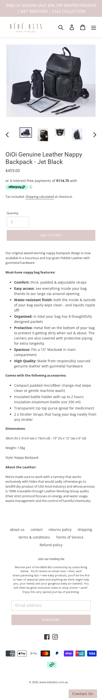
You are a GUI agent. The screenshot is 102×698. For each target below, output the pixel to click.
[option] (25, 132)
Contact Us (82, 694)
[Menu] (93, 27)
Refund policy (51, 544)
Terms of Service (69, 537)
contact (36, 529)
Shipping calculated (40, 196)
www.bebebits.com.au (53, 682)
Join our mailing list (51, 559)
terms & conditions (34, 537)
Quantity (12, 213)
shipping (84, 529)
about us (17, 529)
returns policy (60, 529)
